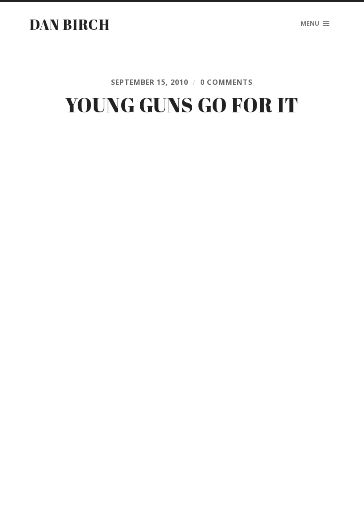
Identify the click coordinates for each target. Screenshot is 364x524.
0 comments (226, 82)
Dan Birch (69, 24)
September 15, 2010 (149, 82)
